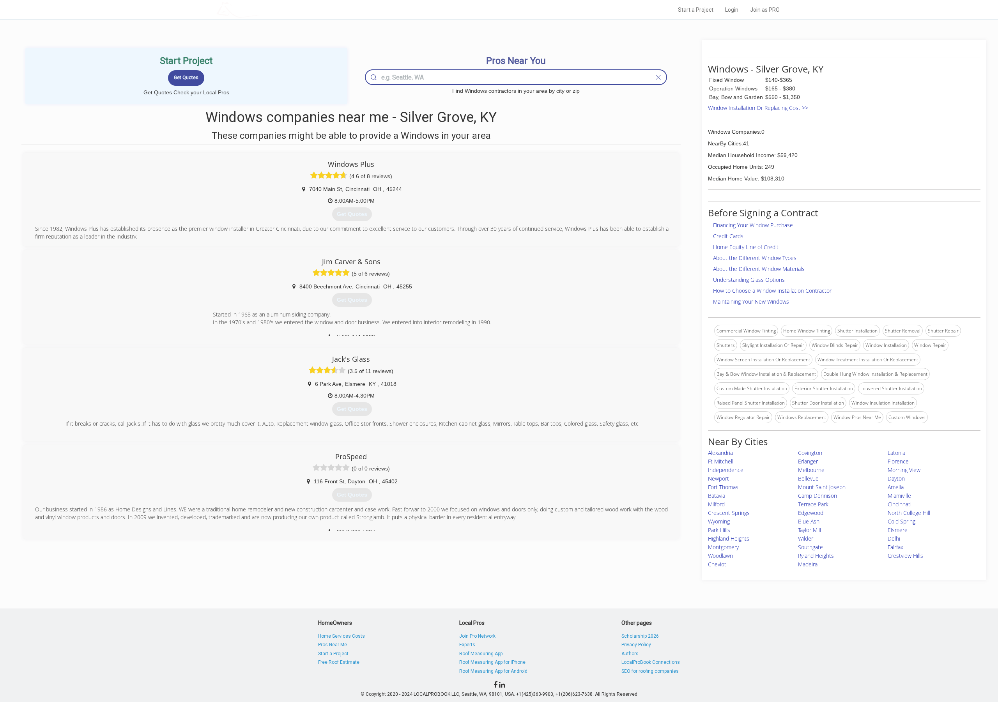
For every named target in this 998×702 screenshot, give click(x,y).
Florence (898, 461)
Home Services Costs (341, 636)
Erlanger (808, 461)
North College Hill (909, 512)
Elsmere (898, 530)
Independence (725, 470)
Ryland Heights (816, 555)
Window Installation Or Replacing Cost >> (758, 107)
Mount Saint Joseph (822, 487)
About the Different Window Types (754, 258)
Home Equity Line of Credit (746, 247)
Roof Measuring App (481, 653)
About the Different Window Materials (759, 268)
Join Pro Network (477, 636)
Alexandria (720, 452)
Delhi (894, 538)
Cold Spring (901, 521)
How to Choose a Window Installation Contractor (772, 290)
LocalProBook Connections (650, 662)
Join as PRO (765, 10)
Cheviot (717, 564)
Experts (467, 644)
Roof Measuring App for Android (493, 671)
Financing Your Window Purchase (753, 225)
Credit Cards (728, 236)
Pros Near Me (332, 644)
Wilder (805, 538)
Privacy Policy (636, 644)
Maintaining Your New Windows (751, 301)
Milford (716, 504)
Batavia (716, 495)
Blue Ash (808, 521)
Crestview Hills (905, 555)
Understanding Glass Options (749, 279)
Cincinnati (899, 504)
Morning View (904, 470)
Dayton (896, 478)
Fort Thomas (723, 487)
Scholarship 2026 (640, 636)
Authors (630, 653)
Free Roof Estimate (338, 662)
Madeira (808, 564)
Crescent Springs (729, 512)
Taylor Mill (809, 530)
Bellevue (808, 478)
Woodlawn (720, 555)
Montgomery (723, 547)
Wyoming (719, 521)
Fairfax (895, 547)
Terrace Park (813, 504)
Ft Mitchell (720, 461)
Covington (810, 452)
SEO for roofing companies (650, 671)
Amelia (896, 487)
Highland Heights (728, 538)
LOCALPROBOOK (261, 9)
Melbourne (811, 470)
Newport (718, 478)
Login (731, 10)
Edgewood (810, 512)
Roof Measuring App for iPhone (492, 662)
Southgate (810, 547)
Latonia (896, 452)
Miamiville (899, 495)
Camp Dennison (817, 495)
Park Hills (719, 530)
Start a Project (695, 10)
